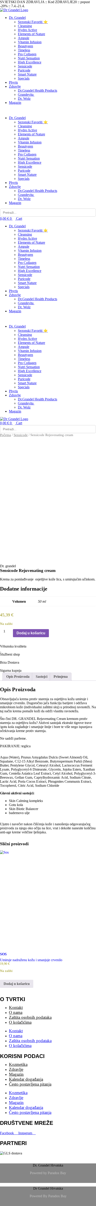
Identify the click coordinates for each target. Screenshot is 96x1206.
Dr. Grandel (17, 18)
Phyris (13, 82)
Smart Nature (27, 74)
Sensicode (25, 66)
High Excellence (29, 62)
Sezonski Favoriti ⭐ (33, 22)
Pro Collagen (27, 54)
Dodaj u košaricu (31, 633)
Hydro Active (27, 30)
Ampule (23, 38)
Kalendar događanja (26, 1079)
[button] (48, 110)
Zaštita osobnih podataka (30, 1017)
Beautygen (25, 46)
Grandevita (26, 94)
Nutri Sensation (29, 58)
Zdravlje (15, 86)
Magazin (15, 102)
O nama (15, 1012)
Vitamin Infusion (30, 42)
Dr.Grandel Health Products (37, 90)
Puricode (24, 70)
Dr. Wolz (24, 98)
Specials (23, 78)
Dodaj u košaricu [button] (17, 984)
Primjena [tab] (61, 676)
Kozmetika (18, 1064)
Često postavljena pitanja (30, 1084)
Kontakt (16, 1007)
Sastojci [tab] (41, 676)
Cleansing (25, 26)
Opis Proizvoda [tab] (17, 676)
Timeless (24, 50)
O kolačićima (20, 1022)
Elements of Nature (31, 34)
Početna (5, 435)
